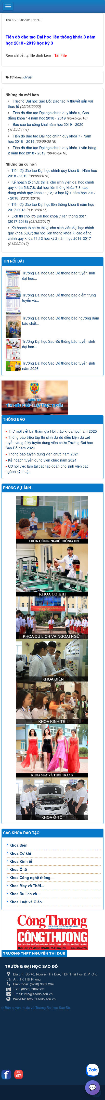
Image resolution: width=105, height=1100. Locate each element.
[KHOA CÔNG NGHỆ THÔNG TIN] (52, 519)
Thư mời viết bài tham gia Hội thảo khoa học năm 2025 (52, 431)
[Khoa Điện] (52, 659)
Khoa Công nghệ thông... (31, 877)
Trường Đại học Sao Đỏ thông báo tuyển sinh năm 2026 (58, 366)
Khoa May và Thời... (26, 885)
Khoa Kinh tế (20, 861)
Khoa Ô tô (18, 869)
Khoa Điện (18, 845)
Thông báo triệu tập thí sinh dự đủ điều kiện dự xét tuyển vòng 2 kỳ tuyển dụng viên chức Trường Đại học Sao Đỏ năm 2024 (49, 442)
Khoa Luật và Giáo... (27, 901)
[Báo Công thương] (52, 921)
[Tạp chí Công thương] (52, 939)
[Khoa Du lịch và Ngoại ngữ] (52, 617)
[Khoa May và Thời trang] (52, 750)
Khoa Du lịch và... (24, 893)
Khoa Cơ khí (20, 853)
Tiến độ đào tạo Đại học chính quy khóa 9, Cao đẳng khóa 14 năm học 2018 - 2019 (48, 115)
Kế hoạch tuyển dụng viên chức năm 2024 (42, 460)
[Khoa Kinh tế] (52, 702)
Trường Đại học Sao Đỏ (52, 1007)
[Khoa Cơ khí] (52, 569)
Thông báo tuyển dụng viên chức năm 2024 (43, 453)
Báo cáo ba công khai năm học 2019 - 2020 (48, 124)
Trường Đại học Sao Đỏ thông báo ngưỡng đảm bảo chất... (60, 320)
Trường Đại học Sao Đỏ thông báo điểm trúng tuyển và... (59, 297)
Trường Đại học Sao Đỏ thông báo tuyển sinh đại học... (58, 275)
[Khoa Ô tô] (52, 798)
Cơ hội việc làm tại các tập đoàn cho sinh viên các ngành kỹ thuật (47, 469)
